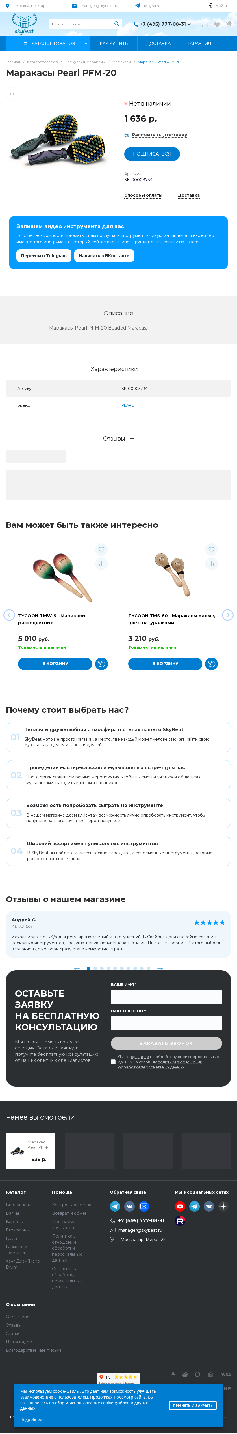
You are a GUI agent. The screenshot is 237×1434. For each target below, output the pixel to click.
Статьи (13, 1333)
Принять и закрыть (193, 1405)
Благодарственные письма (34, 1350)
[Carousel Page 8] (135, 968)
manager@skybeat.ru (98, 5)
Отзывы (13, 1325)
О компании (20, 1304)
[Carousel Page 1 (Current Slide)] (88, 968)
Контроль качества (71, 1205)
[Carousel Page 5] (115, 968)
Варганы (14, 1221)
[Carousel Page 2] (95, 968)
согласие (140, 1056)
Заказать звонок (166, 1043)
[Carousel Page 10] (148, 968)
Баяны (12, 1213)
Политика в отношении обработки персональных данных (67, 1248)
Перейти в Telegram (44, 255)
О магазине (17, 1316)
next (160, 968)
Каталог (16, 1192)
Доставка (189, 195)
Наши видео (19, 1342)
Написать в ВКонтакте (104, 255)
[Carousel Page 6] (122, 968)
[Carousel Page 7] (128, 968)
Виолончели (19, 1205)
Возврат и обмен (70, 1213)
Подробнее (31, 1419)
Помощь (62, 1192)
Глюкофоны (17, 1230)
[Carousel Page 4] (108, 968)
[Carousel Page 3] (102, 968)
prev (77, 968)
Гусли (11, 1238)
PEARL (127, 405)
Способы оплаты (143, 195)
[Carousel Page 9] (142, 968)
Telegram (151, 5)
